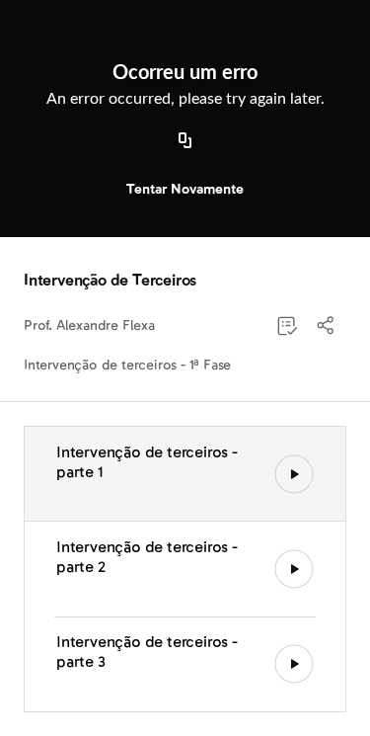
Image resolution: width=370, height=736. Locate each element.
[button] (326, 326)
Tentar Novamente (185, 189)
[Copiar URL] (185, 141)
